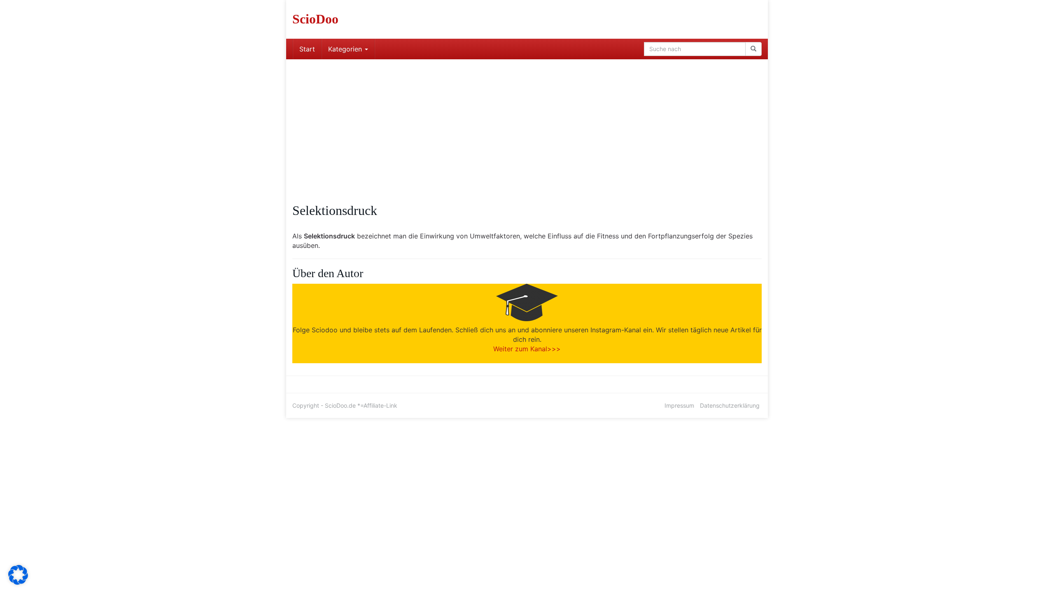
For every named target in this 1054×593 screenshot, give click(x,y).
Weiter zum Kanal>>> (527, 349)
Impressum (679, 405)
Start (307, 49)
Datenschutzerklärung (730, 405)
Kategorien (346, 49)
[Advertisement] (527, 121)
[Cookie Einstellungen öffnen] (18, 582)
